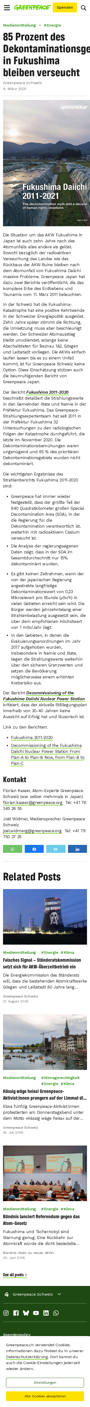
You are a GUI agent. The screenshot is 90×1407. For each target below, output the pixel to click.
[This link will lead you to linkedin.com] (46, 1314)
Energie (51, 952)
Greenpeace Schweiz (33, 1294)
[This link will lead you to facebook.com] (16, 1314)
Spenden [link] (65, 7)
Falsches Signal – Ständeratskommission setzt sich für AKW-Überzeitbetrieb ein (42, 963)
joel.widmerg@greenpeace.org (32, 831)
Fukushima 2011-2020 (47, 392)
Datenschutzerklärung (27, 1356)
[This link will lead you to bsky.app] (26, 1314)
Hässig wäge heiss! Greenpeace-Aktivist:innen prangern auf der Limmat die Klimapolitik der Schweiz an (44, 1094)
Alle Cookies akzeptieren (45, 1396)
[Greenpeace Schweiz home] (32, 7)
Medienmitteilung (19, 25)
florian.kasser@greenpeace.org (32, 802)
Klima (69, 952)
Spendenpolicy (16, 1334)
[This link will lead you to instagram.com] (6, 1314)
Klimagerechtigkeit (62, 1077)
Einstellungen (45, 1382)
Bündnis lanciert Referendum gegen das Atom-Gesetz (41, 1219)
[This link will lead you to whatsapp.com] (56, 1314)
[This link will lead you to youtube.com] (36, 1314)
